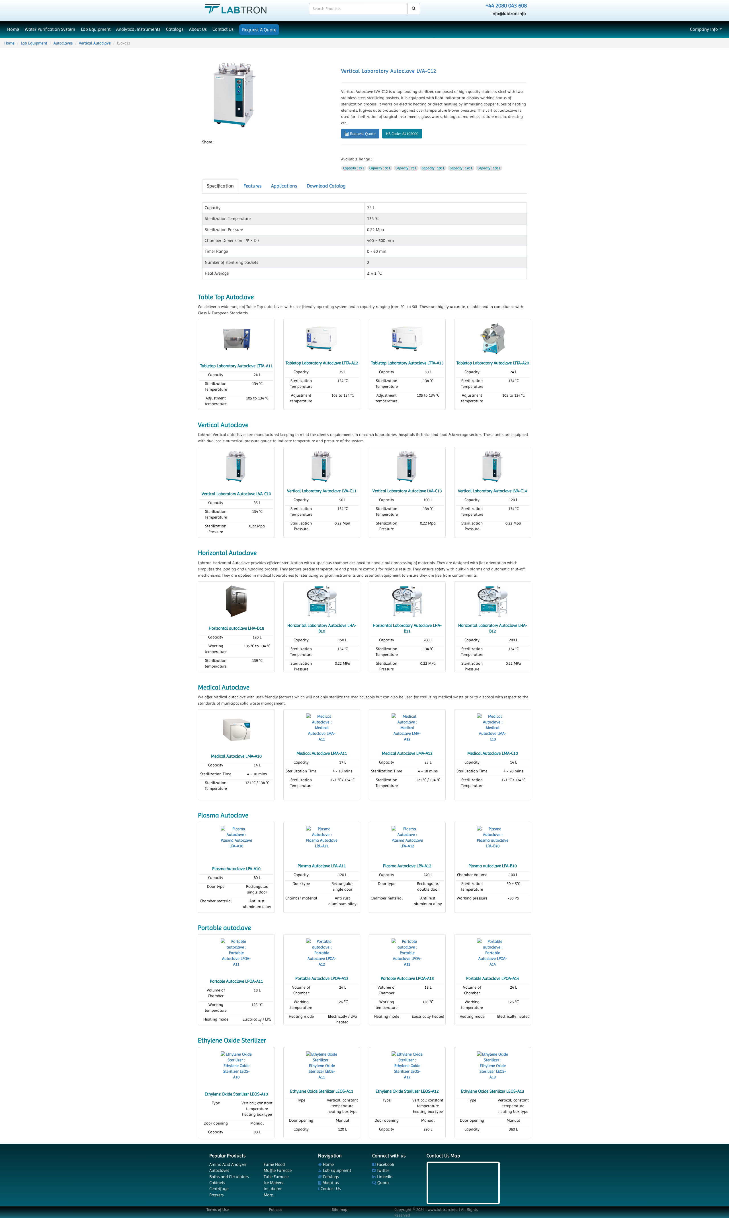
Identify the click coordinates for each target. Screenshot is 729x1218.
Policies (275, 1209)
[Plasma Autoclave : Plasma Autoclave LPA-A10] (236, 841)
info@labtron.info (509, 13)
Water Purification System (50, 29)
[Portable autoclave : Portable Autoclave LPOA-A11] (236, 954)
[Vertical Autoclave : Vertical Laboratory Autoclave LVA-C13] (407, 466)
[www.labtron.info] (235, 8)
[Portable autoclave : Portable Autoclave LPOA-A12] (321, 954)
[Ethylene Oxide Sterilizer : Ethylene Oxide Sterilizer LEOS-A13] (492, 1066)
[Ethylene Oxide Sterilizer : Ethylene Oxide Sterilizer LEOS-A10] (236, 1066)
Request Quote (362, 133)
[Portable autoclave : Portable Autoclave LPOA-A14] (492, 954)
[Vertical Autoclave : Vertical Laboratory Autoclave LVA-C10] (236, 466)
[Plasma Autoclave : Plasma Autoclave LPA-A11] (321, 841)
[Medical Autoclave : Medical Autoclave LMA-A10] (236, 728)
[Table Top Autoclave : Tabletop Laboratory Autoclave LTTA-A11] (236, 338)
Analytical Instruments (138, 29)
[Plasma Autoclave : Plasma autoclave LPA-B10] (492, 841)
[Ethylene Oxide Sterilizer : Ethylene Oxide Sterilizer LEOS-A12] (407, 1066)
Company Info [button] (704, 29)
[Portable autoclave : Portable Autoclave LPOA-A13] (407, 954)
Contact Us (223, 29)
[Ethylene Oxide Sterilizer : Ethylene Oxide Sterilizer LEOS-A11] (321, 1066)
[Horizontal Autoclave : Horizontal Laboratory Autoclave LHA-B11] (407, 600)
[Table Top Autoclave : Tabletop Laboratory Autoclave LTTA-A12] (321, 338)
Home (13, 29)
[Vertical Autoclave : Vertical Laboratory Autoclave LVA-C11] (321, 466)
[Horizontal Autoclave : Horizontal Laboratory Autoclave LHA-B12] (492, 600)
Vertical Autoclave (95, 43)
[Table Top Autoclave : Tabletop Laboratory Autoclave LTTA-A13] (407, 338)
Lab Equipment (95, 29)
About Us (198, 29)
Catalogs (174, 29)
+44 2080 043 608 (506, 5)
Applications (284, 186)
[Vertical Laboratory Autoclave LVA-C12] (234, 94)
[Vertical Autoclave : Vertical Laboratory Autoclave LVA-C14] (492, 466)
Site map (339, 1209)
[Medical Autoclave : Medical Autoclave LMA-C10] (492, 728)
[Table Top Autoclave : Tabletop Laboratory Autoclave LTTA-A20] (492, 338)
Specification (220, 186)
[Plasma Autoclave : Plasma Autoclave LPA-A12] (407, 841)
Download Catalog (326, 186)
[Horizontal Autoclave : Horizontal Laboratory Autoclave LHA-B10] (321, 600)
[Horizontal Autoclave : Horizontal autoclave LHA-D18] (236, 600)
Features (252, 186)
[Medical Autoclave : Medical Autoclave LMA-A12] (407, 728)
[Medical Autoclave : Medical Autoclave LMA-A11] (321, 728)
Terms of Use (217, 1209)
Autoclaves (63, 43)
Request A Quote (259, 29)
